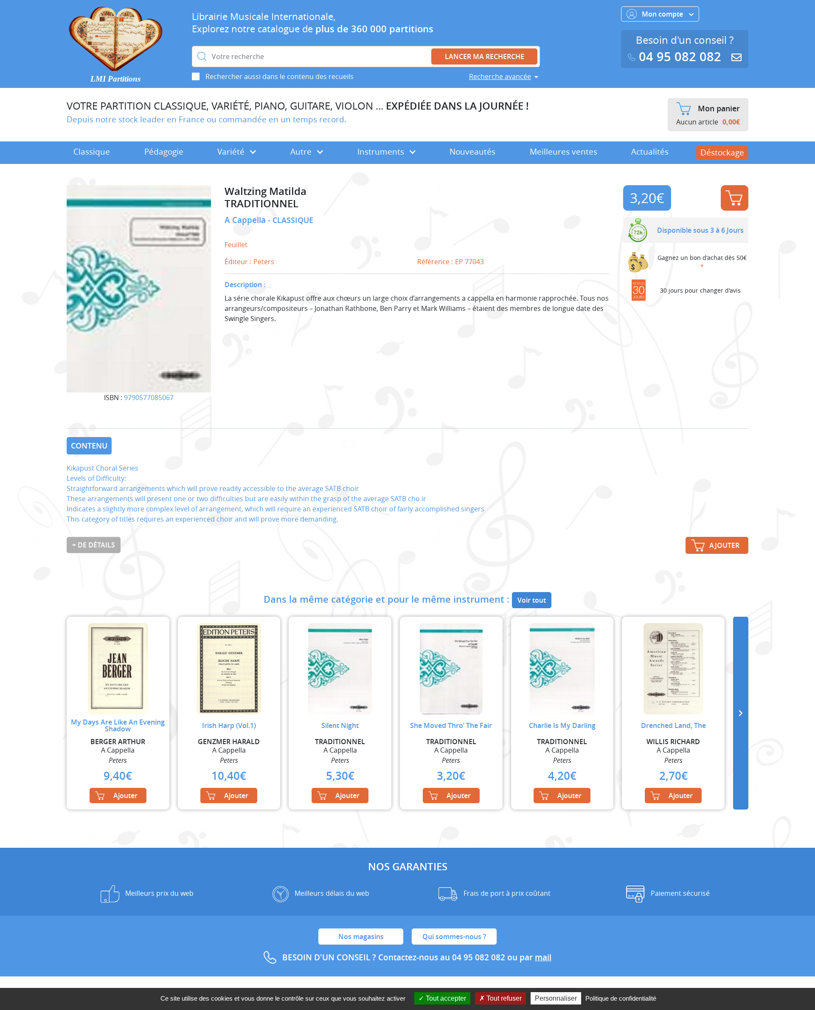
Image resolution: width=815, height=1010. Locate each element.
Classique (91, 151)
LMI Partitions (115, 78)
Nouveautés (472, 151)
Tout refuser (503, 998)
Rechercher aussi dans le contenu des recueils (279, 76)
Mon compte (663, 14)
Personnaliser (556, 998)
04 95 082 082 (680, 56)
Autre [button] (302, 151)
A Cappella (246, 220)
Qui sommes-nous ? (454, 936)
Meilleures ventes (563, 151)
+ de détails (93, 545)
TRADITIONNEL (261, 203)
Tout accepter (445, 998)
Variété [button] (232, 151)
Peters (263, 261)
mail (543, 957)
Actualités (650, 151)
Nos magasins (361, 936)
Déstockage (722, 152)
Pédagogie (163, 151)
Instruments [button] (381, 151)
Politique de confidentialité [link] (620, 998)
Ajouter (734, 198)
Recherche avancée (500, 76)
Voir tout (531, 600)
